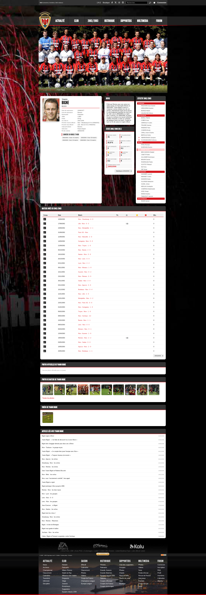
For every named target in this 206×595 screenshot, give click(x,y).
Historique (109, 21)
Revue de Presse (144, 575)
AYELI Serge (145, 191)
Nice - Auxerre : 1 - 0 (84, 333)
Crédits (58, 555)
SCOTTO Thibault (146, 164)
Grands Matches (106, 573)
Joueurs (53, 90)
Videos (83, 575)
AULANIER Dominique (147, 157)
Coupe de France (87, 578)
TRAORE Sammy (146, 125)
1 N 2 (99, 3)
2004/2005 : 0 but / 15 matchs (70, 140)
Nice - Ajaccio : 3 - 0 (84, 285)
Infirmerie (46, 581)
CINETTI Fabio (145, 154)
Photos (83, 573)
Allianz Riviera (67, 570)
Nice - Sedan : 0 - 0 (84, 342)
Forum (159, 21)
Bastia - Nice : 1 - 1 (84, 320)
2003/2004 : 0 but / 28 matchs (88, 137)
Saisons (103, 578)
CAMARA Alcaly (145, 130)
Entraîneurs (66, 586)
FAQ (159, 570)
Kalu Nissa (137, 546)
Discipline (46, 583)
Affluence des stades (69, 575)
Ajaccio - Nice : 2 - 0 (84, 346)
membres (161, 575)
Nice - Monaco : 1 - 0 (84, 267)
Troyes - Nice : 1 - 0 (84, 311)
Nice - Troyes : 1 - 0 (84, 245)
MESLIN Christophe (147, 186)
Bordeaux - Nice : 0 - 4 (85, 289)
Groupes (122, 567)
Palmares (103, 567)
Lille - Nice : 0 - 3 (83, 223)
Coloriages (88, 551)
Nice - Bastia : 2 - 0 (84, 250)
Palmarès (65, 567)
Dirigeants (65, 578)
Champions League (88, 581)
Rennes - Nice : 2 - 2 (84, 338)
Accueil (43, 90)
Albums (160, 581)
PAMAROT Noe (145, 127)
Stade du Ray (67, 573)
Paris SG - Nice (83, 232)
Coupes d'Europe (106, 581)
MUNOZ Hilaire (145, 110)
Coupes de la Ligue (107, 586)
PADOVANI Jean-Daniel (148, 106)
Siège (64, 581)
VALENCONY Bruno (147, 113)
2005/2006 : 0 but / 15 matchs (88, 140)
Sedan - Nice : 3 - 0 (84, 281)
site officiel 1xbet (138, 551)
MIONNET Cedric (146, 176)
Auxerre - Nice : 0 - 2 (84, 272)
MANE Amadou (145, 194)
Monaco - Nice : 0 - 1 (84, 329)
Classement (47, 573)
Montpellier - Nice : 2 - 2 (85, 298)
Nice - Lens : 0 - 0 (83, 259)
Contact (70, 555)
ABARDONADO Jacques (148, 137)
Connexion (161, 3)
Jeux (121, 581)
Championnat (47, 570)
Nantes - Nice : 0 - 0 (84, 254)
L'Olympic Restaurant (100, 546)
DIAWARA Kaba (146, 179)
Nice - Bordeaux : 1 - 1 (85, 351)
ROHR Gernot (145, 201)
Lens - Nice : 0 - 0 (83, 324)
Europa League (86, 583)
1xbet (96, 551)
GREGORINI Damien (147, 108)
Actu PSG (79, 551)
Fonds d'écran (143, 573)
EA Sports (63, 546)
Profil (159, 573)
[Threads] (123, 3)
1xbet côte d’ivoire (107, 551)
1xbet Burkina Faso (123, 551)
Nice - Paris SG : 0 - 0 (85, 303)
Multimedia (142, 21)
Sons (140, 570)
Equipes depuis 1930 (69, 592)
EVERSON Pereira (146, 147)
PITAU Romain (145, 145)
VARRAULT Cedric (146, 123)
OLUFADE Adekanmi (147, 181)
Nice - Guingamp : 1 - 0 (85, 307)
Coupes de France (106, 583)
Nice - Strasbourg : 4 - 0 (85, 219)
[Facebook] (112, 3)
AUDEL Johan (145, 184)
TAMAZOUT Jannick (147, 196)
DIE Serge (144, 169)
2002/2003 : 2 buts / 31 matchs (71, 137)
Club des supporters (126, 565)
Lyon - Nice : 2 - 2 (83, 263)
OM (72, 551)
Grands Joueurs (106, 570)
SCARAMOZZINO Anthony (149, 140)
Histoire (64, 565)
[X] (116, 3)
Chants (121, 573)
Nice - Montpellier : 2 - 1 (85, 228)
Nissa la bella (124, 575)
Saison (84, 561)
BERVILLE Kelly (146, 135)
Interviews (142, 578)
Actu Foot (65, 551)
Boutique (106, 3)
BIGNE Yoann (145, 149)
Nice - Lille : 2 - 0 (83, 294)
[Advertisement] (128, 10)
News (45, 565)
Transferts (46, 578)
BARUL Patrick (145, 118)
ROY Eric (144, 167)
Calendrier (46, 575)
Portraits (141, 581)
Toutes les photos (48, 398)
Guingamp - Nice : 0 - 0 (85, 241)
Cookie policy (64, 555)
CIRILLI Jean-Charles (147, 132)
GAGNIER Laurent (146, 174)
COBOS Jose (145, 120)
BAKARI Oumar (145, 159)
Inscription (161, 567)
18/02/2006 (112, 166)
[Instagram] (119, 3)
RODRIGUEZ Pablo (147, 162)
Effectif (83, 565)
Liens (140, 586)
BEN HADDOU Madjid (147, 152)
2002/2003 (93, 21)
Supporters (126, 21)
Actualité (59, 21)
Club (76, 21)
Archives (46, 567)
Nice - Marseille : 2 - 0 (85, 237)
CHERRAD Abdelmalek (148, 189)
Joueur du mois (124, 578)
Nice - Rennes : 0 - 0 (84, 276)
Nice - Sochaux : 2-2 (84, 316)
